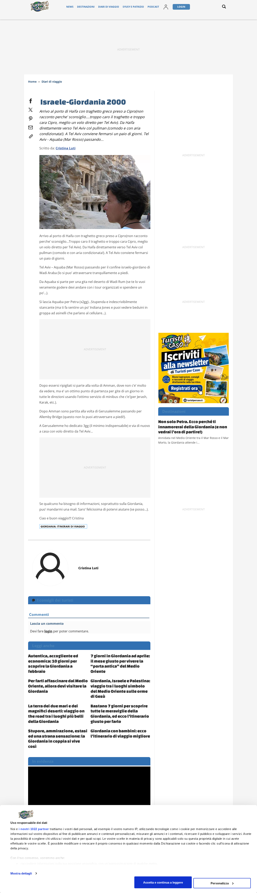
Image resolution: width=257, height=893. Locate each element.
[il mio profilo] (166, 6)
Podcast (153, 6)
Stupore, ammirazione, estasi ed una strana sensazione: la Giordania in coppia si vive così (57, 738)
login (48, 631)
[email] (30, 126)
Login (181, 6)
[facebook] (30, 100)
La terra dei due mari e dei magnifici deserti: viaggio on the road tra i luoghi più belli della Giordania (56, 713)
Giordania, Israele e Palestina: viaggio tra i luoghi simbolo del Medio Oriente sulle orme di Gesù (120, 688)
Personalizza (220, 883)
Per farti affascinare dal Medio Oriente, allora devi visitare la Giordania (58, 685)
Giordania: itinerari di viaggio (63, 526)
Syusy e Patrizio (133, 6)
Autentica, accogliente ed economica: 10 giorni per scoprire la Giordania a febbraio (53, 663)
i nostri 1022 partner (34, 829)
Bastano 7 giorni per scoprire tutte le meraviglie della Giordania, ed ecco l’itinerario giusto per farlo (120, 713)
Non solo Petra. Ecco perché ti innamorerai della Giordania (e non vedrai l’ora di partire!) (192, 426)
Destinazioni (86, 6)
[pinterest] (30, 117)
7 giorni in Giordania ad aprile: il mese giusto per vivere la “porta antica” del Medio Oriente (120, 663)
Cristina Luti (65, 148)
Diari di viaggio (108, 6)
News (69, 6)
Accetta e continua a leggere (163, 882)
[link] (30, 135)
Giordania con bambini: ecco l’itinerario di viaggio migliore (120, 733)
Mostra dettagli (21, 873)
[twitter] (30, 109)
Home (32, 81)
